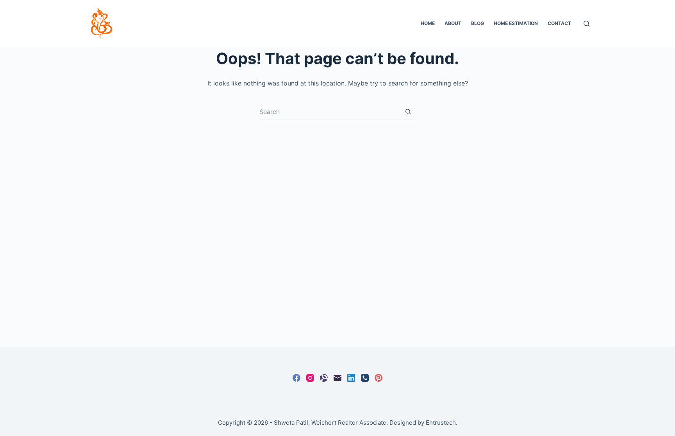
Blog (477, 23)
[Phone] (365, 378)
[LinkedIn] (351, 378)
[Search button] (408, 111)
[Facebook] (296, 378)
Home (428, 23)
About (453, 23)
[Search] (586, 24)
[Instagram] (310, 378)
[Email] (337, 378)
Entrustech (441, 422)
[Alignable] (324, 378)
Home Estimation (516, 23)
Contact (559, 23)
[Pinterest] (378, 378)
